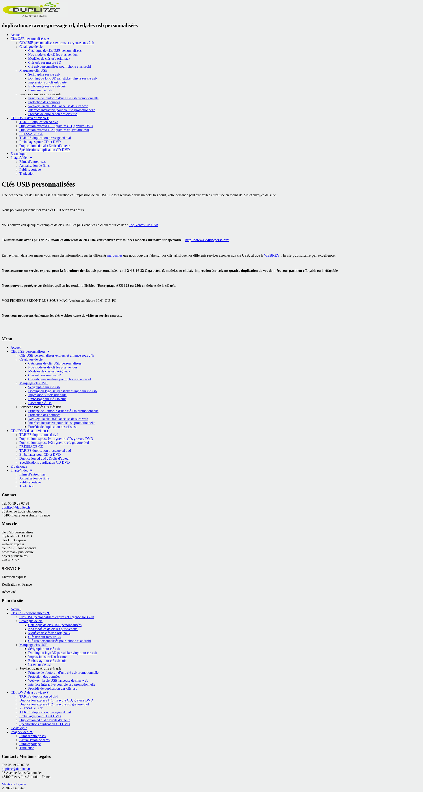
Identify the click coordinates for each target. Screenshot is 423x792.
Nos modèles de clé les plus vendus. (53, 54)
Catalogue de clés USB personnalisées (55, 50)
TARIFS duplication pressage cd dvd (45, 138)
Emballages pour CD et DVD (40, 142)
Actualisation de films (34, 165)
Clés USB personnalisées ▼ (30, 39)
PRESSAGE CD (31, 134)
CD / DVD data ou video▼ (30, 118)
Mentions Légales (14, 784)
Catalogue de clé (31, 46)
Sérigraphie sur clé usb (44, 74)
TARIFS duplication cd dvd (38, 122)
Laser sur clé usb (40, 90)
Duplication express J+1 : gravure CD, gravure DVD (56, 126)
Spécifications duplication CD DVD (44, 150)
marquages (114, 255)
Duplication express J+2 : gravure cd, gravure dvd (54, 130)
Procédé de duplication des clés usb (52, 114)
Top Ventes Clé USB (143, 225)
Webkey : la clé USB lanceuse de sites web (58, 106)
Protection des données (44, 102)
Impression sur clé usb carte (47, 82)
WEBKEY (272, 255)
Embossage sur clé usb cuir (47, 86)
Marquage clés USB (33, 70)
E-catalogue (19, 153)
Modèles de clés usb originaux (49, 58)
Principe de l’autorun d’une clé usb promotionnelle (63, 98)
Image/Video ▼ (22, 157)
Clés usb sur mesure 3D (44, 62)
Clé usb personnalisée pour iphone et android (59, 66)
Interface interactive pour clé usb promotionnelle (61, 110)
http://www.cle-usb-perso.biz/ (207, 240)
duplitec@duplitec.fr (16, 507)
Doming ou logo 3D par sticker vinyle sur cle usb (62, 78)
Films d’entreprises (32, 161)
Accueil (16, 35)
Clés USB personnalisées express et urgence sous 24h (56, 42)
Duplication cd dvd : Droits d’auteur (44, 146)
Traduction (26, 173)
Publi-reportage (30, 169)
